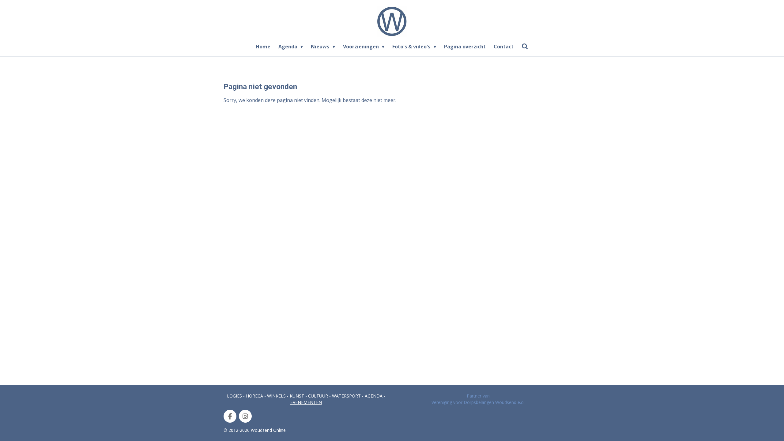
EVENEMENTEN (306, 402)
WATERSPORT (346, 396)
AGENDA (374, 396)
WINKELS (276, 396)
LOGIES (234, 396)
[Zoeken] (525, 46)
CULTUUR (318, 396)
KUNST (297, 396)
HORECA (254, 396)
